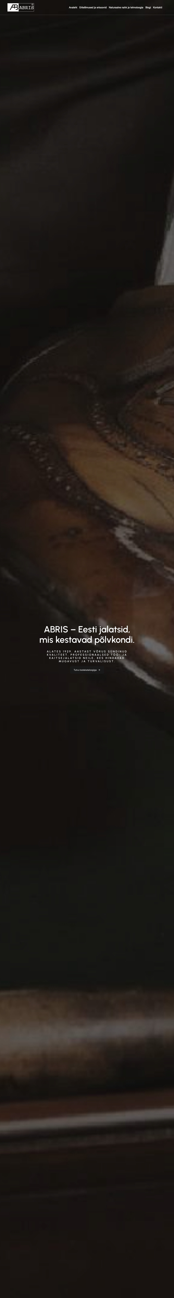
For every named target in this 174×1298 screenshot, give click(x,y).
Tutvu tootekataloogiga (85, 670)
